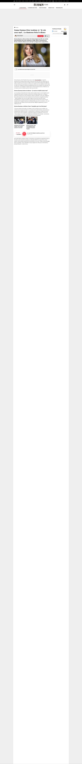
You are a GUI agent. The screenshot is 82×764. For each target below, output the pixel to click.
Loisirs (56, 1)
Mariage (39, 1)
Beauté (19, 1)
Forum (67, 1)
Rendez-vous (51, 7)
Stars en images (42, 7)
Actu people (55, 31)
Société (50, 1)
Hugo (64, 1)
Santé (47, 1)
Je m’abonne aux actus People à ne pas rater (26, 69)
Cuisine (23, 1)
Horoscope (60, 1)
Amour (36, 1)
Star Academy (38, 80)
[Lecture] (24, 134)
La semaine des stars (32, 7)
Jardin (33, 1)
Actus (17, 27)
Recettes (27, 1)
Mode (17, 1)
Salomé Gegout (20, 35)
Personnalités (59, 7)
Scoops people (23, 7)
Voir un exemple (64, 31)
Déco (30, 1)
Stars (53, 1)
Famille (43, 1)
